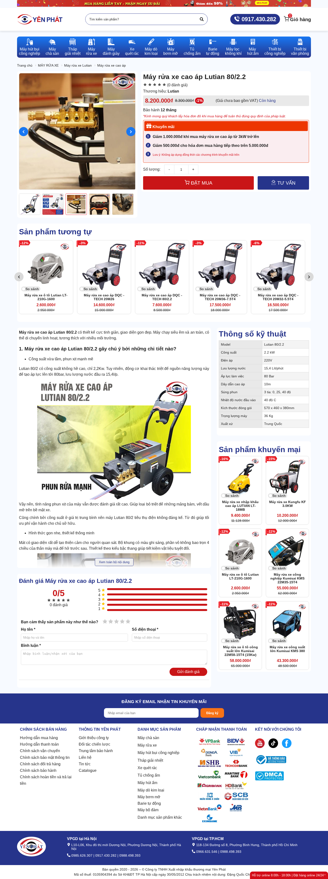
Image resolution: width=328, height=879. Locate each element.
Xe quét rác (147, 768)
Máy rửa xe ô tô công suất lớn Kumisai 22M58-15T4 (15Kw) (240, 651)
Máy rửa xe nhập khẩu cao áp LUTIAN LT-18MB (240, 505)
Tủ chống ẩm (149, 775)
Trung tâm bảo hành (96, 751)
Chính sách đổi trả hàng (40, 764)
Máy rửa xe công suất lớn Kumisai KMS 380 (287, 649)
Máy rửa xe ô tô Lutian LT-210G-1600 (240, 576)
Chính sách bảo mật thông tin (45, 757)
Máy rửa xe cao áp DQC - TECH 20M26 (49, 297)
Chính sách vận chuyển (40, 751)
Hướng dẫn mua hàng (39, 738)
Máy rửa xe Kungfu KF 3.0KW (287, 504)
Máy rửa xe (147, 745)
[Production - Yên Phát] (40, 19)
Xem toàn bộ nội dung (114, 562)
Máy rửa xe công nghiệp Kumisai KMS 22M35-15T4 (287, 578)
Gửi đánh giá (188, 672)
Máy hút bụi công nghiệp (158, 753)
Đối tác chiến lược (94, 744)
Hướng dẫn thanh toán (39, 744)
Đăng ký (212, 713)
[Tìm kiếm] (201, 19)
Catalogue (88, 770)
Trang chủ (24, 65)
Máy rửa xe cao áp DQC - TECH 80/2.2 (107, 297)
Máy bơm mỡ (149, 797)
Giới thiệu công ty (94, 738)
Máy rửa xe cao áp (111, 65)
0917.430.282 (258, 19)
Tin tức (85, 764)
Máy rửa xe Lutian (78, 65)
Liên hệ (85, 757)
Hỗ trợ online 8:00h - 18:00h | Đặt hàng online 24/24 (288, 875)
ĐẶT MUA (200, 183)
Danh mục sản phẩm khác (160, 817)
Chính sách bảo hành (38, 770)
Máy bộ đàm (148, 810)
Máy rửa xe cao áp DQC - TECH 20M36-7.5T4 (165, 297)
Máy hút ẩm (147, 783)
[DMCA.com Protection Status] (269, 777)
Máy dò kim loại (151, 790)
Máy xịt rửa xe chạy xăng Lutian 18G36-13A (281, 297)
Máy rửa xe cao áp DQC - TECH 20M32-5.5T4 (223, 297)
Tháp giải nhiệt (150, 760)
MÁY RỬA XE (48, 65)
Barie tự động (149, 803)
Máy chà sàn (148, 738)
